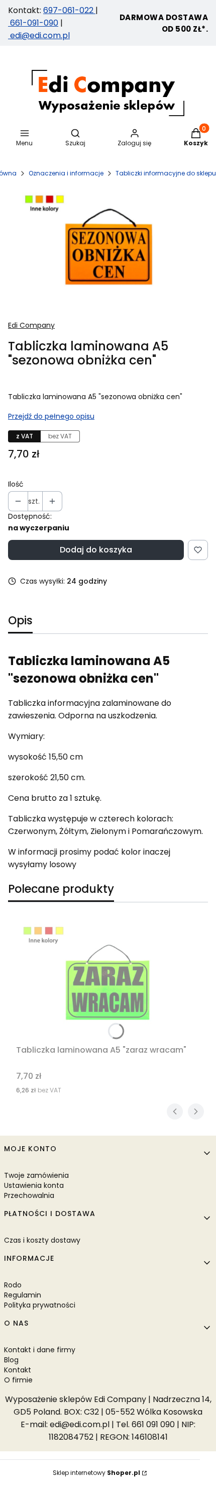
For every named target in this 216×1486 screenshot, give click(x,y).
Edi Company (31, 325)
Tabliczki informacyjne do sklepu (166, 173)
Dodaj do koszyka (96, 549)
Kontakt (17, 1370)
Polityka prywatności (39, 1305)
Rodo (13, 1285)
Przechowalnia (29, 1195)
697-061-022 (69, 10)
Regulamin (22, 1295)
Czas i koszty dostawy (42, 1240)
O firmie (18, 1380)
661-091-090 (34, 23)
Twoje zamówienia (36, 1175)
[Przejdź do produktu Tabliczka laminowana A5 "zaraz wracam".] (108, 979)
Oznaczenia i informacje (66, 173)
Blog (11, 1360)
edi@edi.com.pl (39, 35)
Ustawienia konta (34, 1185)
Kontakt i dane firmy (39, 1350)
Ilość (16, 484)
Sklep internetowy (96, 1472)
